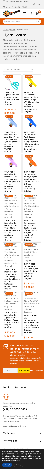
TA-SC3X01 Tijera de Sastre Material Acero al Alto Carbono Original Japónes (11, 98)
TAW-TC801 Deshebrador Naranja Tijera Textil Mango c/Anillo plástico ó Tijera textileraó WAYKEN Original (12, 230)
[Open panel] (24, 13)
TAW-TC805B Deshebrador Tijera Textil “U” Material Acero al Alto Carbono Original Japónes (11, 320)
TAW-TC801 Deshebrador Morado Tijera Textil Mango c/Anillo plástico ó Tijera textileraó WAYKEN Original (12, 181)
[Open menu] (31, 13)
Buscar (37, 21)
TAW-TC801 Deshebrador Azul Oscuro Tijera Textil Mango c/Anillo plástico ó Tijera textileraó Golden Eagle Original (31, 142)
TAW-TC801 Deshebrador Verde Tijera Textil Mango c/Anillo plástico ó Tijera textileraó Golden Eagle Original (12, 279)
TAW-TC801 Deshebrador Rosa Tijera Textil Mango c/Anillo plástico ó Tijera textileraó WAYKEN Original (31, 230)
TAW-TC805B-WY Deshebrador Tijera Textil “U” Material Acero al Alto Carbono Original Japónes (31, 324)
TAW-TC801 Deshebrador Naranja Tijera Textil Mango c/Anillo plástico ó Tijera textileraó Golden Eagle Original (31, 181)
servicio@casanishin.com (14, 426)
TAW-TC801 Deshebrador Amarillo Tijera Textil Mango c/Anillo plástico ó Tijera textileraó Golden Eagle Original (31, 102)
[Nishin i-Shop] (11, 13)
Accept (7, 465)
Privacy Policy (8, 460)
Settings (18, 465)
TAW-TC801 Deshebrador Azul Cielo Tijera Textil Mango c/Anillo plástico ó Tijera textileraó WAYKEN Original (12, 142)
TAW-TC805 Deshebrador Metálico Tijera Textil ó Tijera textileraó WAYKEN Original (31, 271)
